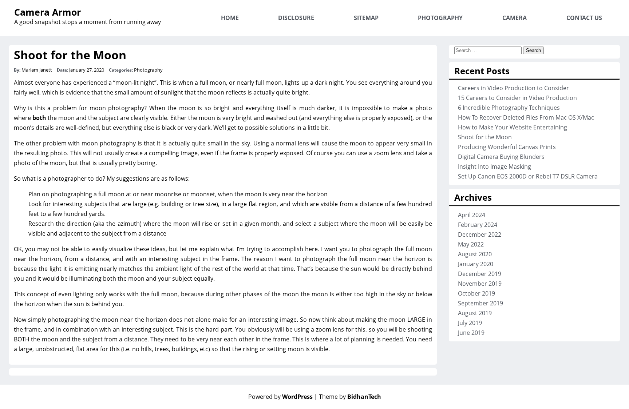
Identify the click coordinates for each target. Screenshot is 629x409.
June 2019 (471, 333)
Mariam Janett (36, 70)
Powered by (280, 397)
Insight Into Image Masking (494, 167)
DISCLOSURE (296, 18)
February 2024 (477, 225)
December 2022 (479, 234)
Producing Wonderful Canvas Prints (507, 147)
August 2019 (475, 313)
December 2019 (479, 274)
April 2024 (471, 215)
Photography (148, 70)
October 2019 (476, 293)
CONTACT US (584, 18)
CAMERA (514, 18)
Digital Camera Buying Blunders (501, 157)
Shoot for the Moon (70, 55)
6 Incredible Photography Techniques (509, 108)
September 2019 (480, 303)
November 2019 (480, 284)
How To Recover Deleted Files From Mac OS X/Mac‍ (526, 117)
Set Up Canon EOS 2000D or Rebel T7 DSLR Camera (528, 176)
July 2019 (470, 323)
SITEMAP (366, 18)
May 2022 (471, 244)
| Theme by (347, 397)
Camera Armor (47, 12)
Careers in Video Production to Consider (513, 88)
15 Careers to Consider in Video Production (517, 98)
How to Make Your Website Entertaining (512, 127)
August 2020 (475, 254)
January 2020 (475, 264)
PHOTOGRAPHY (440, 18)
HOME (230, 18)
